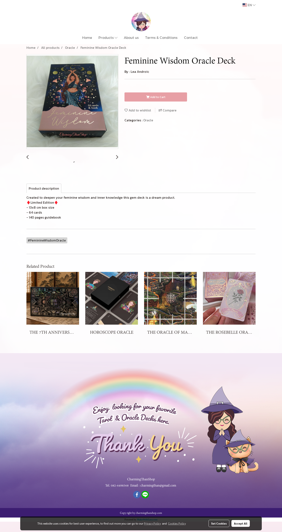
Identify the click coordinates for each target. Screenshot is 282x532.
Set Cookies (219, 523)
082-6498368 (120, 485)
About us (131, 37)
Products (106, 37)
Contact (191, 37)
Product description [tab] (44, 188)
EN (250, 4)
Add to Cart (157, 97)
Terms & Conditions (161, 37)
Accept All (240, 523)
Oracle (148, 120)
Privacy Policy (152, 523)
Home (87, 37)
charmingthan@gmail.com (158, 485)
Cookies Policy (177, 523)
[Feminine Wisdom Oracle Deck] (72, 101)
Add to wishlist (139, 110)
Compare (169, 110)
